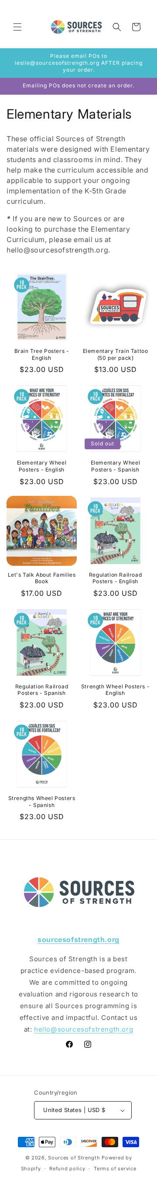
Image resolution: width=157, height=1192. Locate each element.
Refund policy (67, 1168)
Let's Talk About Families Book (42, 578)
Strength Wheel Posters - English (115, 690)
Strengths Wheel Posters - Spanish (41, 801)
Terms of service (115, 1168)
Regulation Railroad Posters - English (115, 578)
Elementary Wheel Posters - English (42, 466)
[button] (17, 27)
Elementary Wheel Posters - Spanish (115, 466)
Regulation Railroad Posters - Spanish (41, 690)
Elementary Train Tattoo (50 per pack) (115, 354)
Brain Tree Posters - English (41, 354)
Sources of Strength (74, 1158)
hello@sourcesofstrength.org (83, 1029)
